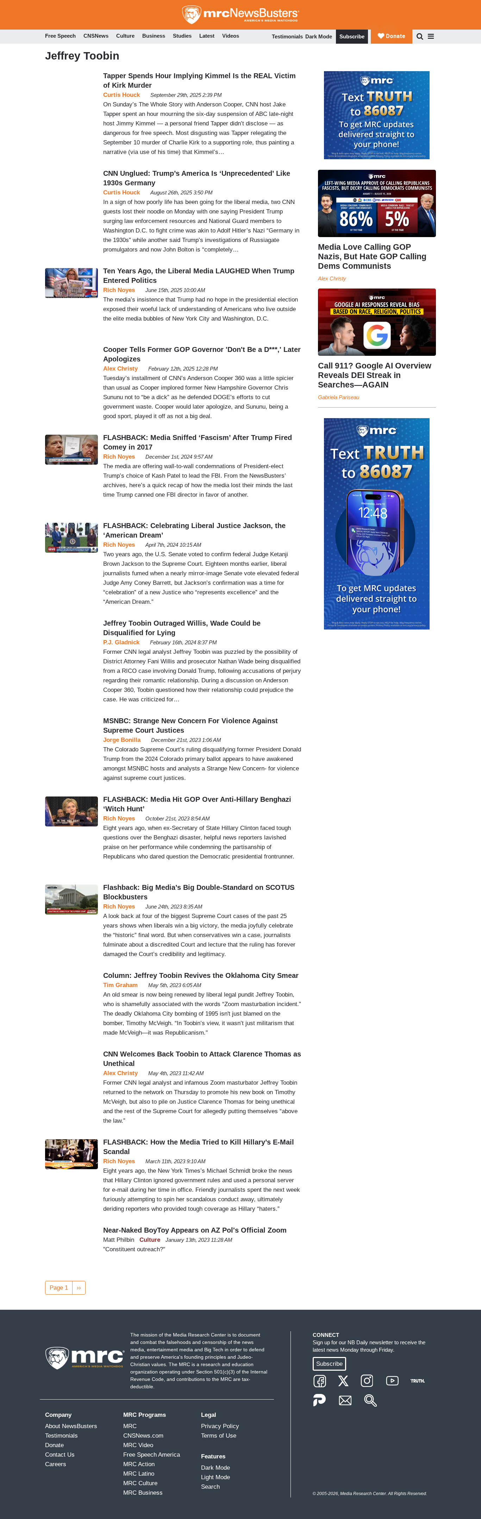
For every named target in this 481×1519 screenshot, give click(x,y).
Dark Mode (318, 36)
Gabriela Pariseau (338, 397)
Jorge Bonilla (121, 740)
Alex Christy (120, 368)
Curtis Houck (121, 95)
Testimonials (287, 36)
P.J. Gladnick (121, 642)
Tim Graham (120, 985)
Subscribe (351, 36)
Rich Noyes (119, 290)
